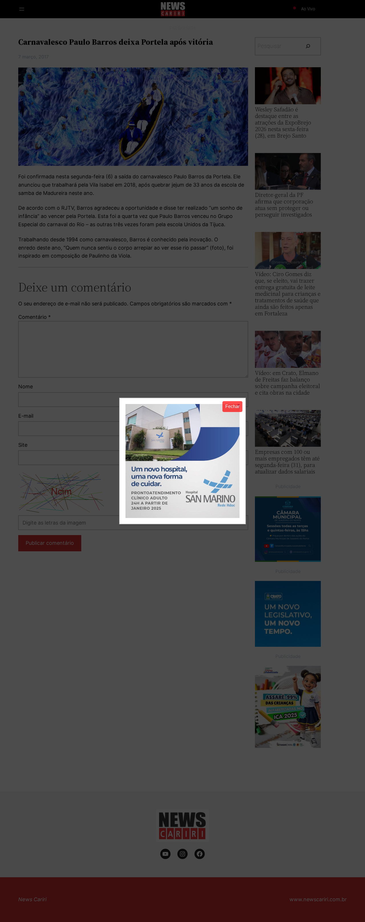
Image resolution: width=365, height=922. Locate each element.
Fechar (232, 406)
